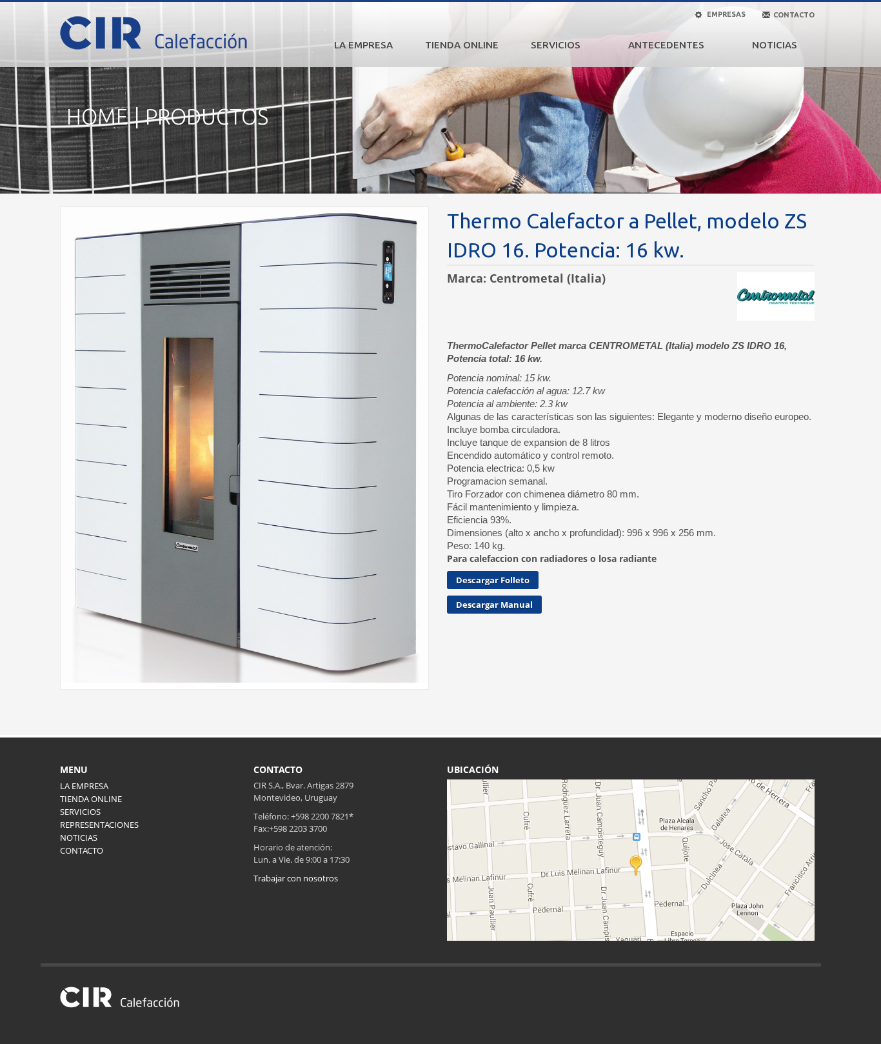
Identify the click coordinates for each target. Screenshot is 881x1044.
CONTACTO (81, 850)
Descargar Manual (494, 604)
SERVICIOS (555, 45)
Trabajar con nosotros (295, 878)
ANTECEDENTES (666, 45)
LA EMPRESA (363, 45)
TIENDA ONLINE (462, 45)
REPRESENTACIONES (99, 824)
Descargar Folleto (493, 580)
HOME (97, 116)
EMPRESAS (725, 14)
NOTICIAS (775, 45)
